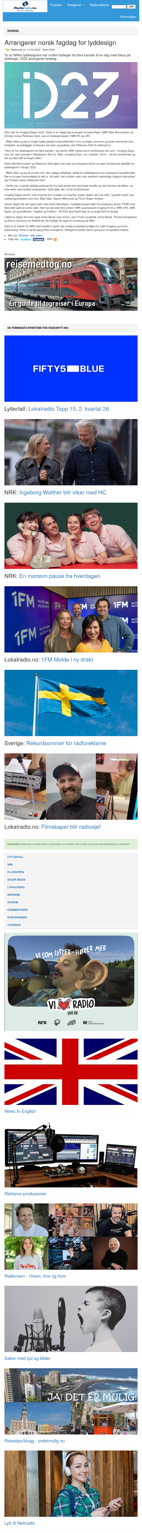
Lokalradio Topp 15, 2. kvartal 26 (68, 408)
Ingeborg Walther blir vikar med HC (62, 492)
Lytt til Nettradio (19, 1523)
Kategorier (75, 5)
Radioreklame (99, 5)
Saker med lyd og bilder (27, 1358)
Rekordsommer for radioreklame (66, 743)
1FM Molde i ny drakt (67, 659)
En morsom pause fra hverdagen (59, 576)
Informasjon (128, 16)
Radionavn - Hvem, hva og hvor (35, 1275)
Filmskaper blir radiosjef (70, 826)
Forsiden (56, 5)
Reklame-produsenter (25, 1193)
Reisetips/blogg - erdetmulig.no (34, 1440)
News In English (20, 1111)
